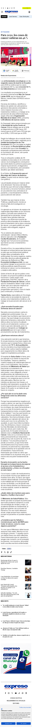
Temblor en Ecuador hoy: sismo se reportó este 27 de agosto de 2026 (16, 636)
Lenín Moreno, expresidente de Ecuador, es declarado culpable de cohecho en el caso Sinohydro (14, 613)
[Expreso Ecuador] (16, 688)
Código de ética (16, 698)
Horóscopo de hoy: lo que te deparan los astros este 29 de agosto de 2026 (9, 561)
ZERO (9, 549)
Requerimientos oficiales (16, 700)
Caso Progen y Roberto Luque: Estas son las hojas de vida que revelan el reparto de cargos (16, 621)
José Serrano (13, 16)
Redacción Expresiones (8, 75)
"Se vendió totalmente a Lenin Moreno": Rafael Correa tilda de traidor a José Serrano (15, 606)
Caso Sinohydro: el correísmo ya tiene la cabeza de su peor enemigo (9, 578)
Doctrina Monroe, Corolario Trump (9, 569)
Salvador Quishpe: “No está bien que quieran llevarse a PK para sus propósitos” (10, 594)
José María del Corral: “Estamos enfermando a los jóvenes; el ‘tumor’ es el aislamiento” (9, 587)
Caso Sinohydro (24, 16)
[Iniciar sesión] (29, 12)
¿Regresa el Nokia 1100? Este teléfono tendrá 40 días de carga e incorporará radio (16, 628)
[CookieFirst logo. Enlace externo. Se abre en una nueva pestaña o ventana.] (1, 709)
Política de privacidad (25, 707)
